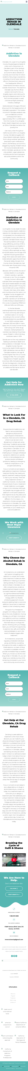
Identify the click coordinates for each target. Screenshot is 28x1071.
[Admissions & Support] (14, 909)
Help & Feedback (14, 936)
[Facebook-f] (12, 956)
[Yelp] (16, 956)
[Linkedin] (14, 956)
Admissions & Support (14, 912)
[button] (3, 533)
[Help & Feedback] (14, 932)
